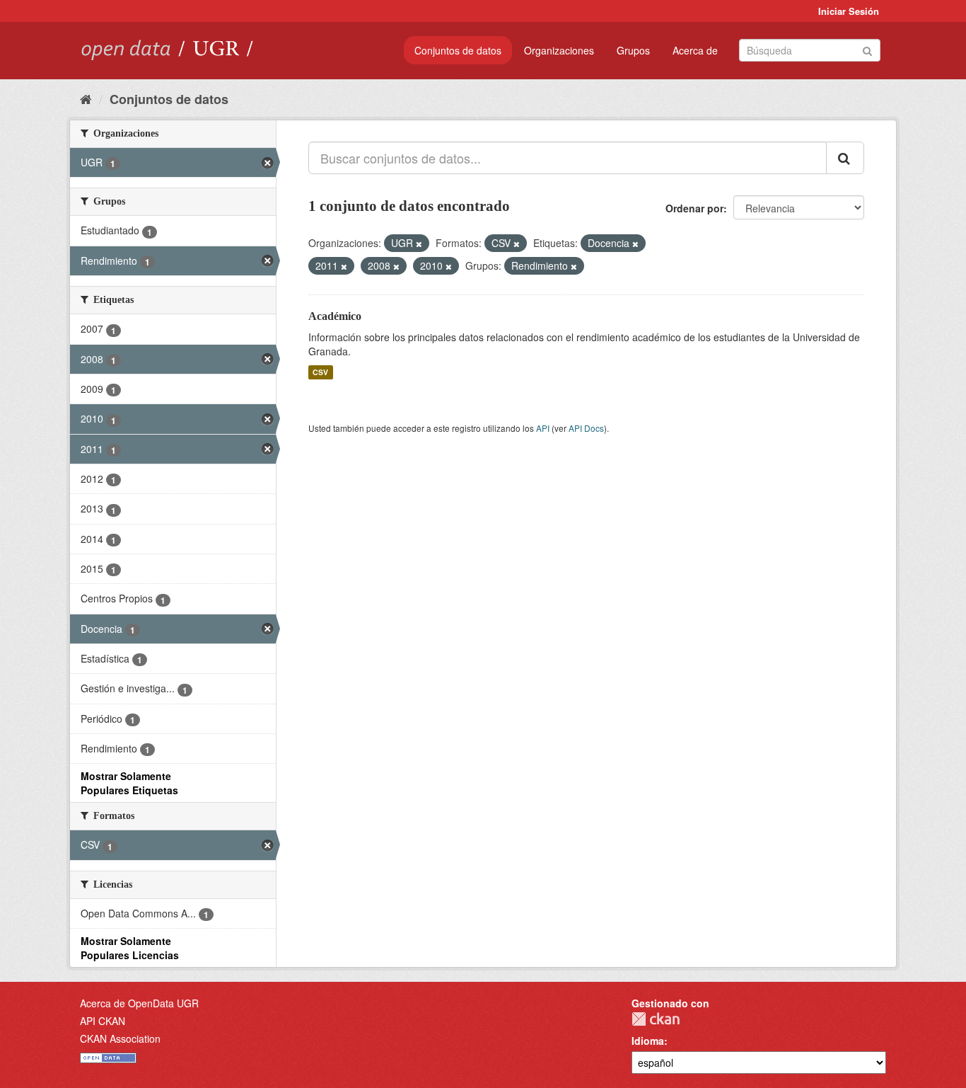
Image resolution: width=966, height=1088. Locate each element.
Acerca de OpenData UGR (139, 1003)
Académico (334, 316)
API (542, 428)
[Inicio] (86, 98)
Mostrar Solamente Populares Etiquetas (129, 783)
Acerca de (695, 50)
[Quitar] (419, 243)
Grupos (633, 50)
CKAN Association (120, 1038)
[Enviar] (867, 49)
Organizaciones (559, 50)
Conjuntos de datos (457, 50)
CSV (320, 372)
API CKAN (102, 1021)
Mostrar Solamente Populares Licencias (130, 948)
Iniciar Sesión (848, 11)
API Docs (586, 428)
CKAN (656, 1019)
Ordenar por (694, 208)
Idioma (648, 1040)
